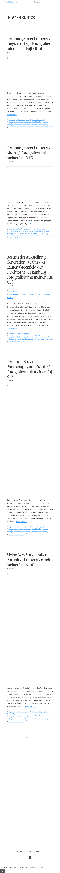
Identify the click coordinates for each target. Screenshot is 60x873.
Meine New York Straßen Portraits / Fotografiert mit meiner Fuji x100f (28, 560)
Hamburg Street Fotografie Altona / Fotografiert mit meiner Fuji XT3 (29, 153)
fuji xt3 (34, 122)
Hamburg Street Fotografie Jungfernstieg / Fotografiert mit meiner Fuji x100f (29, 43)
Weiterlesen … (12, 115)
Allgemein (12, 120)
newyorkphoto (11, 126)
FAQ (26, 867)
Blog (21, 867)
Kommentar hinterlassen (16, 128)
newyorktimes (35, 126)
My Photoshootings (36, 712)
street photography (47, 126)
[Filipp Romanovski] (10, 2)
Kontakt (40, 867)
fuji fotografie (26, 122)
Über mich (33, 867)
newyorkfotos (43, 124)
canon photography (15, 122)
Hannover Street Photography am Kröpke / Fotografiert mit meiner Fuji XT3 (30, 369)
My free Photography (22, 120)
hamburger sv (18, 124)
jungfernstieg (27, 124)
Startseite (4, 867)
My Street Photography (37, 120)
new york (35, 124)
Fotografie (12, 867)
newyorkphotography (24, 126)
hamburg (39, 122)
